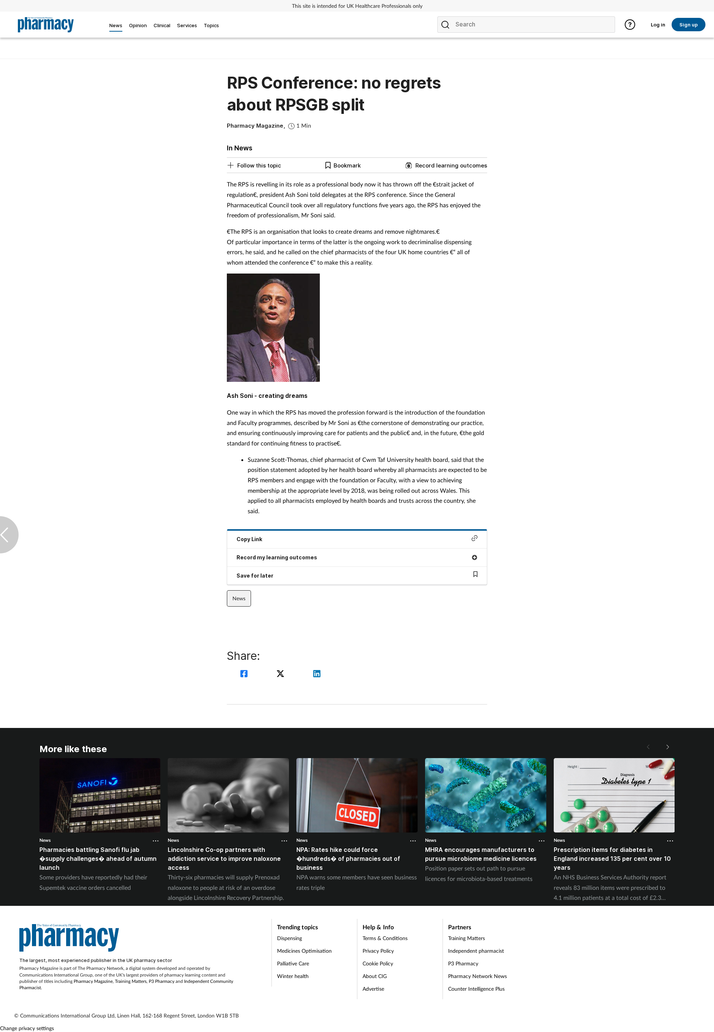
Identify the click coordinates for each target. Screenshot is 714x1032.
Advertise (373, 988)
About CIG (375, 976)
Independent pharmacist (476, 951)
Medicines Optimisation (304, 951)
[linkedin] (317, 675)
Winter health (293, 976)
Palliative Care (293, 963)
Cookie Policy (378, 963)
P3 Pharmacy (161, 981)
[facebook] (245, 675)
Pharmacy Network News (477, 976)
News (238, 598)
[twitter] (281, 675)
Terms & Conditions (385, 938)
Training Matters (131, 981)
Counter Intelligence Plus (476, 988)
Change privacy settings (27, 1028)
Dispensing (289, 938)
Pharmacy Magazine (93, 981)
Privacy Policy (378, 951)
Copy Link (249, 539)
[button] (667, 746)
